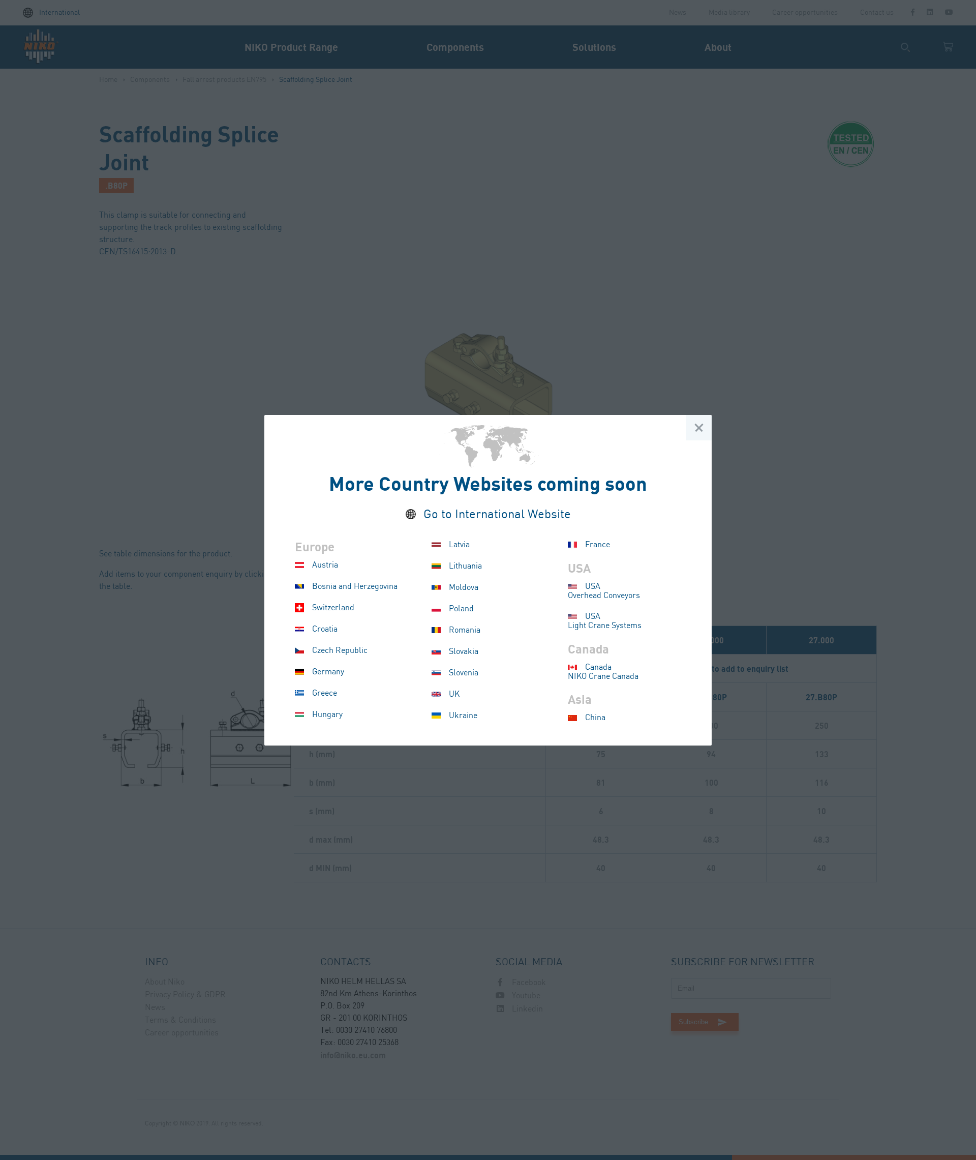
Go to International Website (497, 515)
